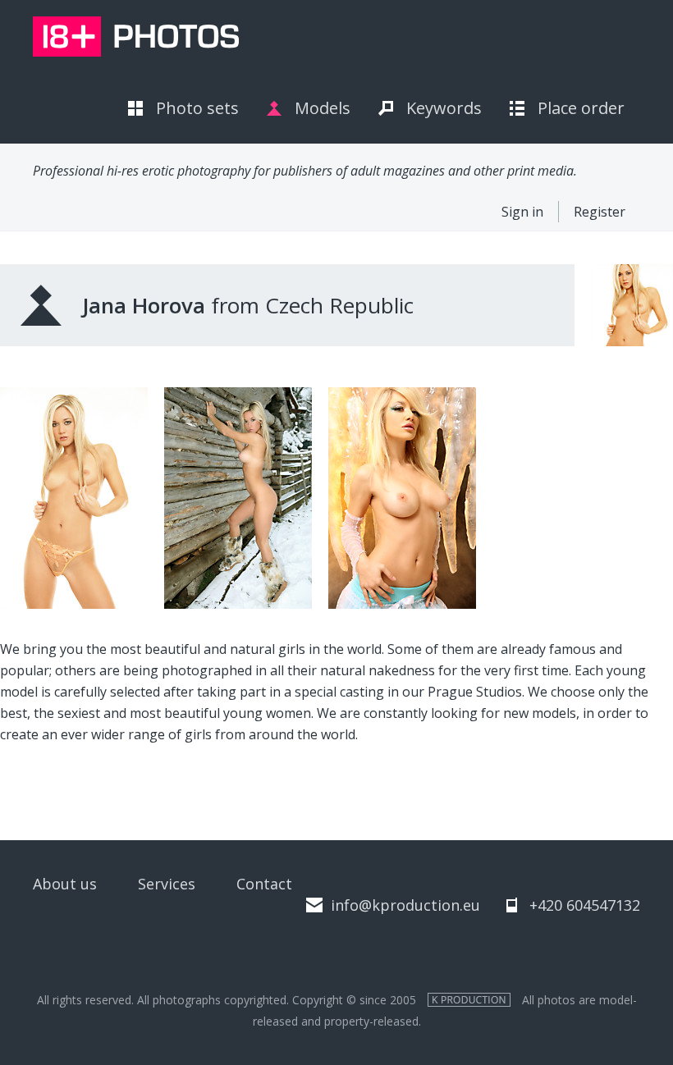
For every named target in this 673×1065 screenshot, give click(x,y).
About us (65, 884)
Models (322, 108)
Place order (581, 108)
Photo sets (197, 108)
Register (599, 212)
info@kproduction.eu (405, 905)
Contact (264, 884)
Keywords (444, 108)
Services (166, 884)
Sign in (522, 212)
